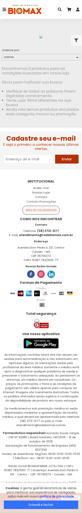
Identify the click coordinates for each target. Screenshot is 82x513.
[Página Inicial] (24, 9)
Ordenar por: (11, 50)
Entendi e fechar (41, 505)
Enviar (67, 159)
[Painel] (78, 10)
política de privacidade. (57, 496)
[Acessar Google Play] (41, 343)
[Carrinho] (69, 10)
